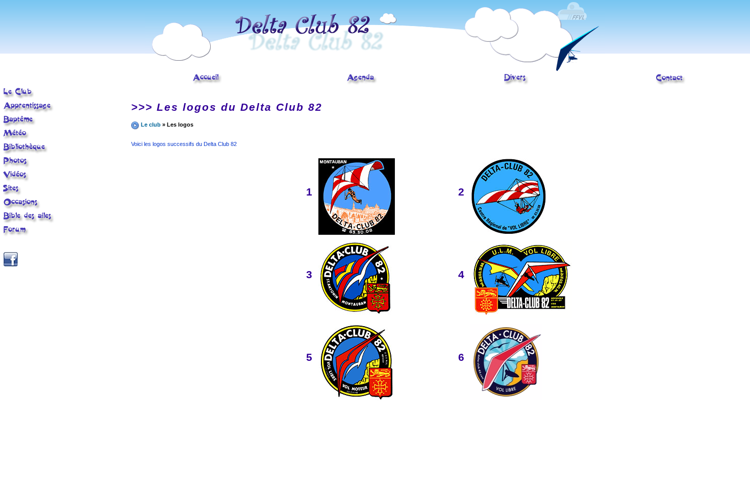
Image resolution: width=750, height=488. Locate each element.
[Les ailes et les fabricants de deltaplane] (29, 221)
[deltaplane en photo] (16, 166)
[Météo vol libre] (16, 138)
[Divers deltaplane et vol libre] (516, 83)
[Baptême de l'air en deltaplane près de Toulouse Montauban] (19, 125)
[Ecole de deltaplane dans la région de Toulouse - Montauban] (207, 83)
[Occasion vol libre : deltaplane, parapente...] (22, 208)
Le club (151, 124)
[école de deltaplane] (375, 69)
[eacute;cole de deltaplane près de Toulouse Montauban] (18, 97)
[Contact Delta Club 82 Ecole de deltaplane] (671, 84)
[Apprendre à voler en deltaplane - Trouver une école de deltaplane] (28, 111)
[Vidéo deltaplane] (16, 180)
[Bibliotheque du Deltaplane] (25, 153)
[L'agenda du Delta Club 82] (362, 83)
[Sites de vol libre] (12, 194)
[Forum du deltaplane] (16, 235)
